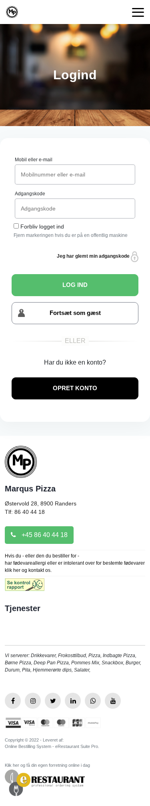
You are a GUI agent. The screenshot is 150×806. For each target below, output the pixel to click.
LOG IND (75, 284)
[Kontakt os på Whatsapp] (93, 701)
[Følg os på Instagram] (33, 701)
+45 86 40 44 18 (44, 534)
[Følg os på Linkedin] (73, 701)
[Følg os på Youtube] (113, 701)
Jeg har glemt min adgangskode (94, 256)
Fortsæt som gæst (75, 312)
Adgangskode (30, 193)
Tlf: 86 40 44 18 (25, 512)
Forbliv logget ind (42, 226)
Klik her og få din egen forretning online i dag (47, 765)
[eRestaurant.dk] (45, 782)
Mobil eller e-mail (33, 159)
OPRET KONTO (75, 388)
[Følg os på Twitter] (53, 701)
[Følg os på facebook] (13, 701)
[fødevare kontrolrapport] (24, 586)
